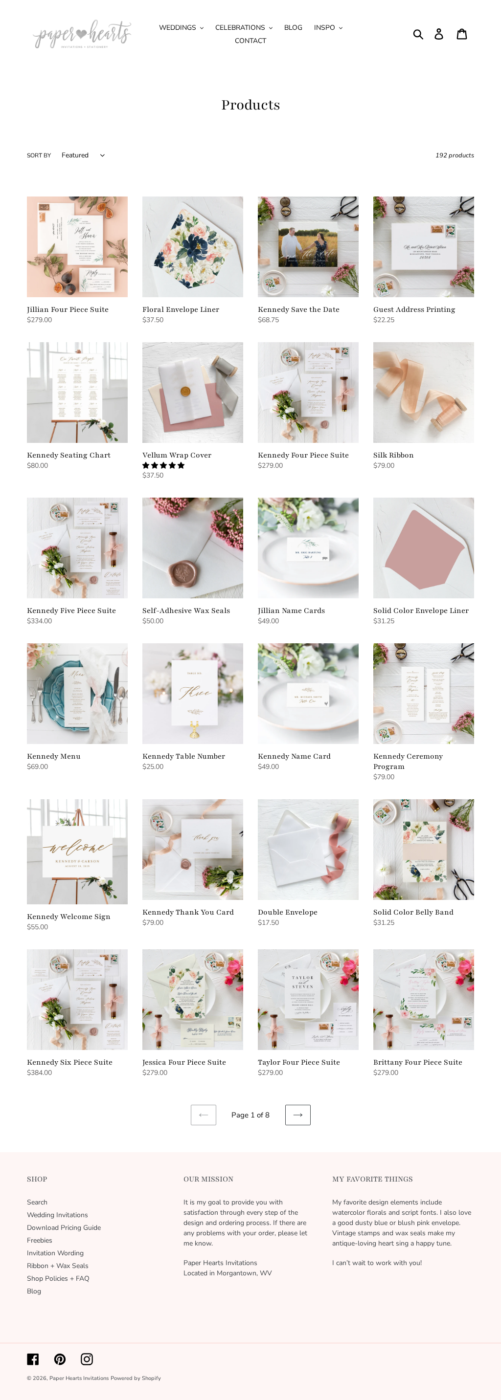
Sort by (39, 155)
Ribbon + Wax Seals (58, 1265)
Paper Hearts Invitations (79, 1378)
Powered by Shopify (136, 1378)
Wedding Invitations (57, 1215)
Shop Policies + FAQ (58, 1278)
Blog (34, 1291)
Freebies (39, 1240)
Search (37, 1202)
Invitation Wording (55, 1253)
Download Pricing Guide (64, 1227)
